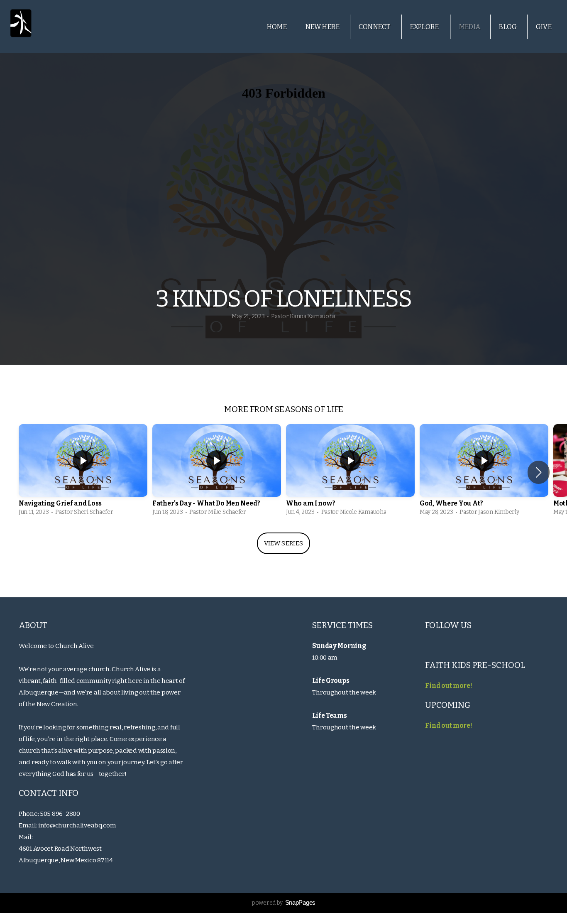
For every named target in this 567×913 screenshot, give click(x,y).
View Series (283, 543)
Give (544, 27)
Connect (375, 27)
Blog (508, 27)
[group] (83, 472)
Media (470, 27)
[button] (538, 472)
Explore (425, 27)
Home (277, 27)
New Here (322, 27)
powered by (283, 902)
